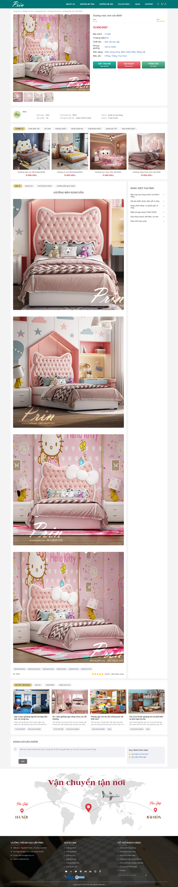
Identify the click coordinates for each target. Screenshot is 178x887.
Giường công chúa (34, 669)
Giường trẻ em (28, 11)
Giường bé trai (87, 4)
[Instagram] (95, 871)
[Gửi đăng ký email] (146, 875)
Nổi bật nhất (60, 129)
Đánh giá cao (64, 685)
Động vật (141, 52)
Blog (137, 4)
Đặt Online (104, 65)
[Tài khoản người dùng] (165, 4)
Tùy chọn (122, 56)
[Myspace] (85, 871)
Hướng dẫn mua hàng (66, 186)
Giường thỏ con (71, 867)
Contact (123, 870)
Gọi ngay (129, 65)
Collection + (124, 4)
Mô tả (17, 186)
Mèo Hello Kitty (128, 52)
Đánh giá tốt (111, 129)
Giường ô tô (70, 855)
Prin (107, 38)
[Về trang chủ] (18, 4)
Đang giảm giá (77, 129)
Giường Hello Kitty (54, 11)
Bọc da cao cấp (112, 42)
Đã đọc (38, 685)
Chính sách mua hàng (128, 852)
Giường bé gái (106, 4)
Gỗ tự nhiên (110, 47)
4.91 (157, 19)
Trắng (114, 56)
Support (149, 4)
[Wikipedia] (71, 871)
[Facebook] (100, 871)
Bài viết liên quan (22, 685)
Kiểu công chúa (112, 52)
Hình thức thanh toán (127, 855)
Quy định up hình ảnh (140, 754)
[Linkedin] (90, 871)
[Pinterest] (81, 871)
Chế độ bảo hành (45, 186)
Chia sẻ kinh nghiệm (21, 729)
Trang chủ (17, 11)
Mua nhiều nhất (128, 129)
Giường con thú (86, 669)
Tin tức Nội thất (97, 729)
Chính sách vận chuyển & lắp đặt (131, 863)
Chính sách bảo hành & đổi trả (130, 859)
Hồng (107, 56)
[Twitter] (76, 871)
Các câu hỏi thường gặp (128, 867)
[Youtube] (66, 871)
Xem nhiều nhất (94, 129)
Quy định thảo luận (139, 757)
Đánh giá (29, 186)
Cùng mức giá (34, 129)
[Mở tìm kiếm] (158, 4)
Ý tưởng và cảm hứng (153, 727)
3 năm (108, 34)
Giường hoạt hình (49, 669)
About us (70, 4)
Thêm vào (153, 65)
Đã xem (47, 129)
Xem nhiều (50, 685)
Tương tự (19, 129)
